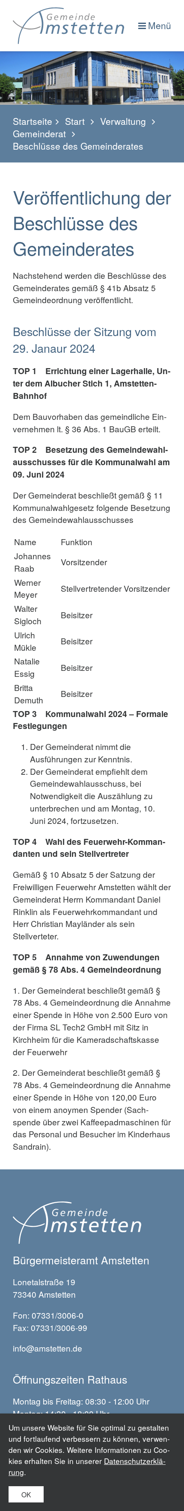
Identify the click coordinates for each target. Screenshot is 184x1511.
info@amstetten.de (47, 1348)
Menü (159, 25)
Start (75, 121)
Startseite (32, 121)
